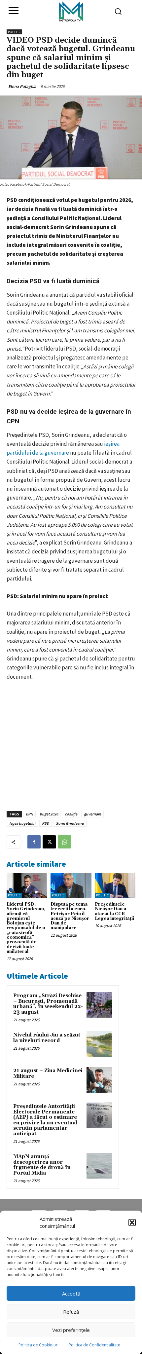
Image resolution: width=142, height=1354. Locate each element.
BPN (29, 813)
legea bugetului (22, 823)
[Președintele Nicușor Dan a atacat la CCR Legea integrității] (115, 885)
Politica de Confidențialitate (94, 1345)
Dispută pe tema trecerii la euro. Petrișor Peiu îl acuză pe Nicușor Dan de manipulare (70, 916)
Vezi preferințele (71, 1330)
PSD (45, 823)
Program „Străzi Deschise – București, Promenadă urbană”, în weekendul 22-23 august (48, 1004)
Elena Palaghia (22, 86)
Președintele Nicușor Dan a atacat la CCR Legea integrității (114, 911)
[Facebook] (34, 841)
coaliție (71, 813)
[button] (132, 1222)
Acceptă (71, 1293)
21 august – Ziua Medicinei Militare (48, 1073)
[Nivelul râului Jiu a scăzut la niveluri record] (99, 1044)
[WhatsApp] (64, 841)
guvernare (92, 813)
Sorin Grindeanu (70, 823)
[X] (49, 841)
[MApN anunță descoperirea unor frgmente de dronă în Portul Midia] (99, 1166)
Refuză (71, 1311)
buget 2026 (49, 813)
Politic (14, 32)
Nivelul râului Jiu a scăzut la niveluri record (46, 1038)
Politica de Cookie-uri (38, 1345)
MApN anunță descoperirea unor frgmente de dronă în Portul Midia (42, 1164)
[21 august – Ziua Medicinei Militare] (99, 1080)
